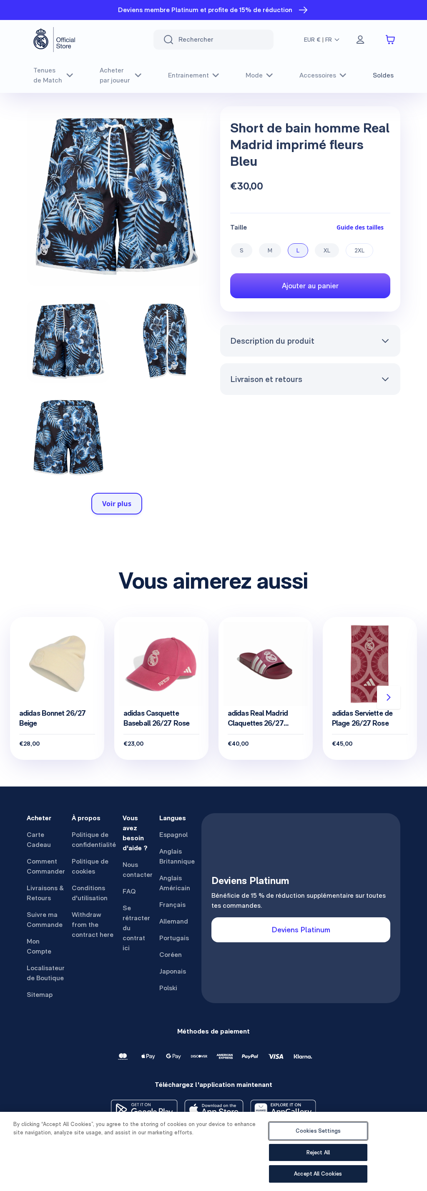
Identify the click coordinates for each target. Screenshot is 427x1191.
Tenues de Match (47, 75)
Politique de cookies (90, 866)
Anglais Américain (174, 883)
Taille (238, 227)
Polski (168, 988)
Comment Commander (46, 866)
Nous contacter (138, 870)
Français (172, 905)
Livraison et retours (266, 379)
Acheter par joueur (115, 75)
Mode (254, 75)
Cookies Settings (318, 1131)
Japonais (172, 971)
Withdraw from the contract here (92, 925)
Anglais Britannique (177, 856)
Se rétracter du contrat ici (136, 928)
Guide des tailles (360, 227)
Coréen (170, 955)
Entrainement (188, 75)
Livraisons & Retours (45, 893)
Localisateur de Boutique (46, 973)
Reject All (318, 1152)
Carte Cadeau (39, 840)
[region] (213, 1151)
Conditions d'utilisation (90, 893)
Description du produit (272, 341)
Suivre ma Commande (45, 920)
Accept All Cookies (318, 1174)
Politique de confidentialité (94, 840)
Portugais (174, 938)
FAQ (129, 891)
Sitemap (40, 995)
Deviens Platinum (301, 929)
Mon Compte (39, 946)
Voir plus (116, 503)
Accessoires (317, 75)
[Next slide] (388, 697)
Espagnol (173, 835)
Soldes (383, 75)
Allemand (173, 921)
